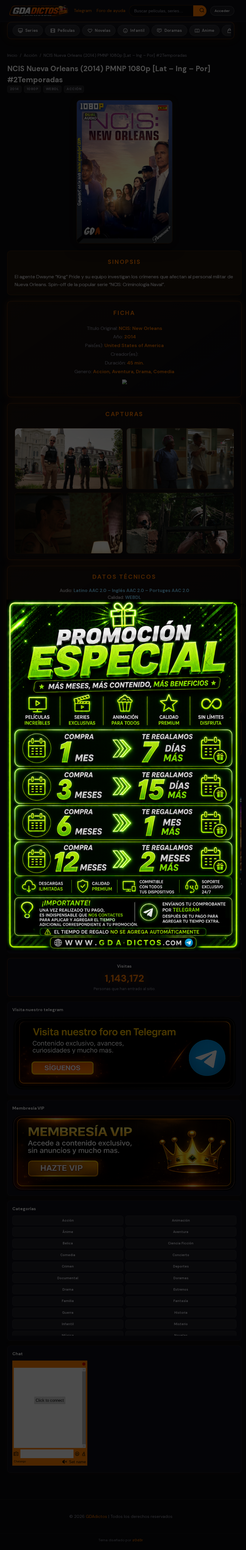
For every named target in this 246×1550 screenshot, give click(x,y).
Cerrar (235, 604)
